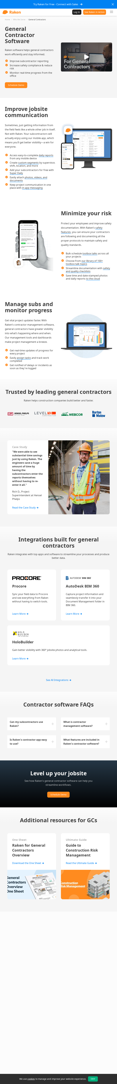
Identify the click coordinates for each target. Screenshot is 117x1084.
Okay (93, 1079)
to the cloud (93, 278)
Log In (77, 12)
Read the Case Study (24, 507)
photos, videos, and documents (28, 179)
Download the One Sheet (27, 863)
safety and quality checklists (88, 270)
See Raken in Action (95, 12)
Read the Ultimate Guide (80, 863)
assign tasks (24, 357)
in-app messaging (32, 187)
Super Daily (16, 173)
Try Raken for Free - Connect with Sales (55, 4)
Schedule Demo (16, 85)
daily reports (46, 155)
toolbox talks (89, 253)
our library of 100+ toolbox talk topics (84, 262)
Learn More (19, 613)
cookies (31, 1078)
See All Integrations (57, 680)
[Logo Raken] (11, 12)
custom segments (28, 162)
